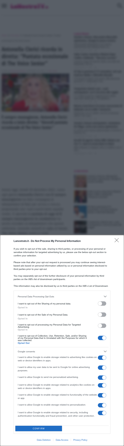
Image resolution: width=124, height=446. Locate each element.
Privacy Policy (80, 440)
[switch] (102, 303)
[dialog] (62, 340)
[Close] (118, 241)
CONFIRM (39, 428)
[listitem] (62, 296)
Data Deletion (44, 440)
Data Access (62, 440)
